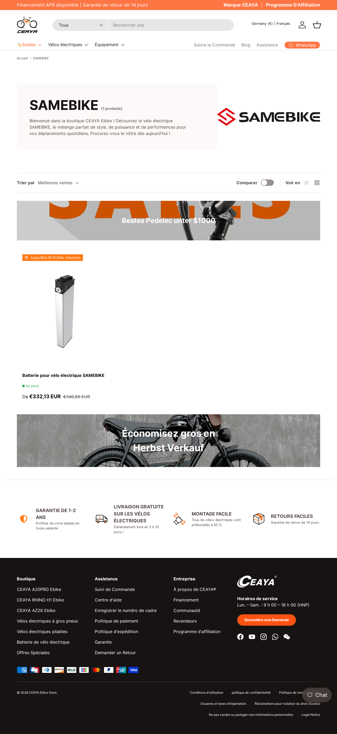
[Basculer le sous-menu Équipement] (123, 45)
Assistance (267, 44)
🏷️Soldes (26, 44)
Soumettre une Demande (266, 620)
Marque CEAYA (241, 5)
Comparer (246, 182)
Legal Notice (310, 715)
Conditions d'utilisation (206, 692)
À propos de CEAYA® (195, 589)
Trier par (26, 182)
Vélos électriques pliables (42, 631)
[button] (317, 25)
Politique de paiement (116, 621)
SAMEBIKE (41, 58)
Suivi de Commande (115, 589)
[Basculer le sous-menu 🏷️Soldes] (40, 45)
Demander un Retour (115, 652)
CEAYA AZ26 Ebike (36, 610)
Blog (245, 44)
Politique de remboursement (299, 692)
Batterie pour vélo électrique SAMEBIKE (63, 375)
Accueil (22, 58)
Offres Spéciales (33, 652)
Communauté (187, 610)
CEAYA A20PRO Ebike (39, 589)
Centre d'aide (108, 599)
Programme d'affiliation (197, 631)
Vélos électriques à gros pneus (47, 621)
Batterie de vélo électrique (43, 642)
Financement (186, 599)
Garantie (103, 642)
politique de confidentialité (251, 692)
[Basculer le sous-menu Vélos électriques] (86, 45)
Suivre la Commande (214, 44)
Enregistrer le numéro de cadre (126, 610)
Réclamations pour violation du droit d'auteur (287, 704)
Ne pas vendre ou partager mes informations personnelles (251, 715)
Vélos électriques (65, 44)
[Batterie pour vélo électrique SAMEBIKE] (64, 310)
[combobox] (143, 25)
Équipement (106, 44)
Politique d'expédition (116, 631)
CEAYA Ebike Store (43, 692)
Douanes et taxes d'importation (223, 704)
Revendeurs (185, 621)
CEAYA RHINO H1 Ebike (40, 599)
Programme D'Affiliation (293, 5)
